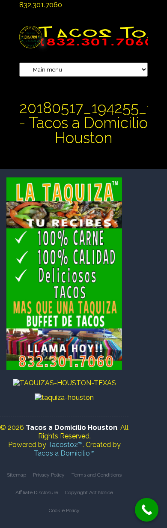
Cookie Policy (64, 510)
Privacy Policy (49, 475)
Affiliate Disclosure (36, 492)
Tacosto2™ (65, 445)
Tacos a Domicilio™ (64, 453)
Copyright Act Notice (89, 492)
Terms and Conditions (97, 475)
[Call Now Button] (146, 510)
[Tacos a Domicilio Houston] (83, 41)
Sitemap (16, 475)
